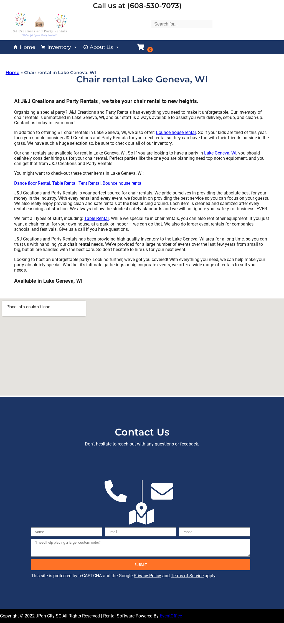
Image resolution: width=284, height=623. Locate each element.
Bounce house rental (176, 132)
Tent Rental (89, 183)
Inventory (59, 47)
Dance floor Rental (32, 183)
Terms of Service (187, 575)
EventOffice (171, 616)
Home (27, 47)
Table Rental (64, 183)
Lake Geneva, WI (220, 153)
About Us (101, 47)
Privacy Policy (147, 575)
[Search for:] (181, 24)
